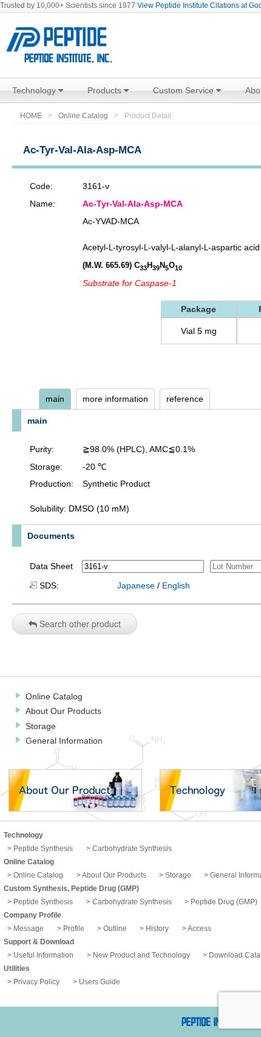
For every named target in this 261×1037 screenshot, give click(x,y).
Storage (40, 726)
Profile (73, 928)
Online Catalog (83, 116)
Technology (35, 90)
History (157, 928)
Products (105, 90)
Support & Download (39, 942)
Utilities (17, 968)
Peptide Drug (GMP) (224, 902)
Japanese (136, 585)
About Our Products (63, 711)
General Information (64, 740)
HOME (31, 116)
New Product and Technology (141, 955)
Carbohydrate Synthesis (132, 848)
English (176, 585)
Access (199, 928)
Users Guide (99, 982)
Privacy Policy (36, 982)
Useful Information (43, 955)
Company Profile (32, 915)
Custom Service (184, 90)
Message (28, 928)
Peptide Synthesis (43, 848)
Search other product (79, 624)
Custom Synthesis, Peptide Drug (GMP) (71, 888)
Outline (115, 928)
